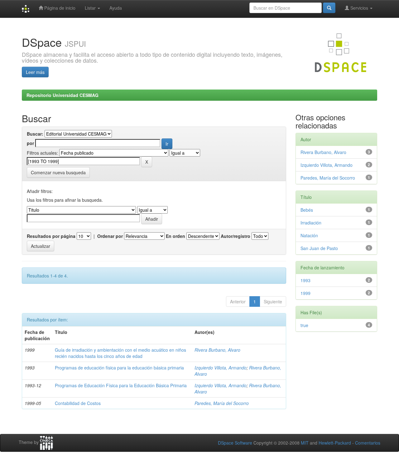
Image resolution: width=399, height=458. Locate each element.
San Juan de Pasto (319, 248)
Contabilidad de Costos (78, 403)
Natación (309, 235)
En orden (175, 236)
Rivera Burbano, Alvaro (217, 350)
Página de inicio (59, 8)
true (304, 325)
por (30, 143)
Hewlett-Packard (335, 443)
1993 (305, 280)
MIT (305, 443)
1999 (305, 293)
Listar (91, 8)
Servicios (359, 8)
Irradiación (310, 222)
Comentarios (367, 443)
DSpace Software (235, 443)
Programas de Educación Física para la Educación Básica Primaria (121, 385)
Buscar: (35, 134)
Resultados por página (51, 236)
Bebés (306, 210)
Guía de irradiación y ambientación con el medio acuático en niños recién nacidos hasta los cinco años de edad (120, 353)
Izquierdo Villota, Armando (221, 367)
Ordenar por (110, 236)
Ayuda (115, 8)
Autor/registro (235, 236)
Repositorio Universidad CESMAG (62, 95)
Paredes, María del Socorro (222, 403)
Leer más (35, 72)
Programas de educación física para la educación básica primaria (119, 367)
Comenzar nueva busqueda (58, 172)
